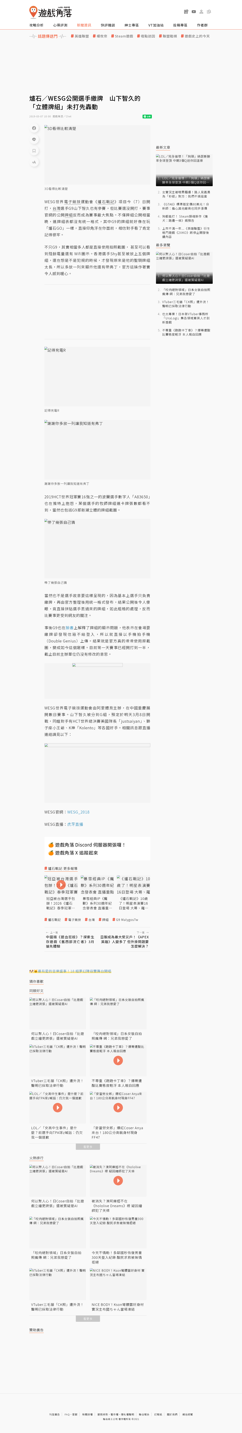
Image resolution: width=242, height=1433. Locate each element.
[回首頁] (50, 12)
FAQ (67, 1414)
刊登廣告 (54, 1414)
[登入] (201, 11)
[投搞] (186, 11)
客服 (75, 1414)
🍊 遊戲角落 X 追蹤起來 (73, 852)
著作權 (115, 1414)
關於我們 (172, 1414)
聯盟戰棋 (170, 36)
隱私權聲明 (127, 1414)
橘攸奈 (102, 36)
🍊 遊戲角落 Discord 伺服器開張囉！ (87, 844)
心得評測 (60, 25)
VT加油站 (156, 25)
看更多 (87, 1147)
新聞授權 (87, 1414)
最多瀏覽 (163, 245)
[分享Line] (34, 139)
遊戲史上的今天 (197, 36)
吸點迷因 (148, 36)
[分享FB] (34, 128)
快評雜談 (108, 25)
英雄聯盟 (82, 36)
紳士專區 (132, 25)
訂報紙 (158, 1414)
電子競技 (74, 919)
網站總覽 (187, 1414)
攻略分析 (36, 25)
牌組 (105, 919)
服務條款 (103, 1414)
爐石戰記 (54, 919)
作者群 (202, 25)
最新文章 (163, 147)
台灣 (91, 919)
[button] (209, 11)
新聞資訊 (84, 25)
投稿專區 (180, 25)
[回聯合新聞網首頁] (33, 12)
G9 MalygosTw (127, 919)
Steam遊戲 (124, 36)
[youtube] (194, 11)
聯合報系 (144, 1414)
